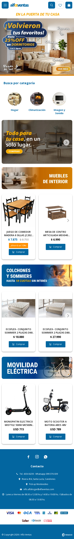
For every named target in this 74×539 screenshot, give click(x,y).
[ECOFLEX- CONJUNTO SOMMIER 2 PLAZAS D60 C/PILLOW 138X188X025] (18, 308)
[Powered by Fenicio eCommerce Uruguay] (67, 534)
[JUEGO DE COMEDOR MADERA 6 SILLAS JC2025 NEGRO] (18, 211)
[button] (51, 5)
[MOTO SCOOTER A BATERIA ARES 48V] (55, 400)
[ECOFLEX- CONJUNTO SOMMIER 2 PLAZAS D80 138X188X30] (55, 308)
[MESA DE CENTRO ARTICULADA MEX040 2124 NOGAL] (55, 211)
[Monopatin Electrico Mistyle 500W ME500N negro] (18, 400)
